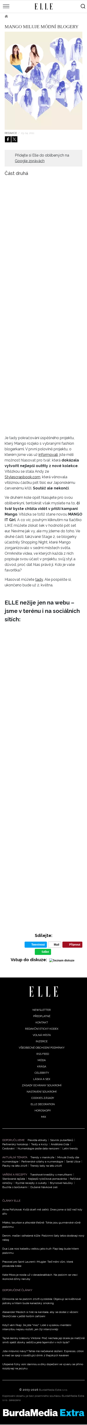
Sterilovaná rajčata (13, 1178)
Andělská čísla (60, 1144)
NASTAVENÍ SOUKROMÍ (42, 1091)
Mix (43, 1116)
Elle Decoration (43, 1104)
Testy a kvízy (39, 1144)
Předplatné (41, 1016)
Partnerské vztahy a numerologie (42, 1161)
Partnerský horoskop (15, 1144)
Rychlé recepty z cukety (31, 1183)
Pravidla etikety (37, 1140)
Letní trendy (70, 1148)
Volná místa (42, 1035)
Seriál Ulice (73, 1161)
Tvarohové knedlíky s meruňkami (51, 1174)
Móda (18, 16)
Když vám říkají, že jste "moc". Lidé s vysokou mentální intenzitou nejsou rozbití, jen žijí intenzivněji (36, 1327)
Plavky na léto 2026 (14, 1165)
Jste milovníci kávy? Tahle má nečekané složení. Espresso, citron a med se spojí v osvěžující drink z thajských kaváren (43, 1353)
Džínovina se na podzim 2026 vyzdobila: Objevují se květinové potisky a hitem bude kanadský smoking (41, 1301)
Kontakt (41, 1022)
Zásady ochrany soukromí (41, 1085)
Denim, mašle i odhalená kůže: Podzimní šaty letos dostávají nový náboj (43, 1237)
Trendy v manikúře (42, 1157)
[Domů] (43, 992)
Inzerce (42, 1041)
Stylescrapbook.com (22, 477)
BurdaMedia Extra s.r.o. (53, 1389)
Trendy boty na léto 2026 (46, 1165)
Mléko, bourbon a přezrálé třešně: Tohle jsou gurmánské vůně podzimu (41, 1224)
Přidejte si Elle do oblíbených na (42, 158)
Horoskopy (43, 1110)
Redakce (11, 133)
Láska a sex (41, 1079)
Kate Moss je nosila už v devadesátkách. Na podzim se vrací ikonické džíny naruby (39, 1277)
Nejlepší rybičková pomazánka (47, 1178)
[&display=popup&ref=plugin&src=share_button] (8, 139)
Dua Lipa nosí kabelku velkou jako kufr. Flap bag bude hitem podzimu (40, 1250)
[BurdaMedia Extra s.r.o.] (43, 1412)
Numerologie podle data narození (38, 1148)
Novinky (36, 16)
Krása (41, 1066)
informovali (48, 454)
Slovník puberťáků (61, 1140)
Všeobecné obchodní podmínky (41, 1047)
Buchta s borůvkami (14, 1187)
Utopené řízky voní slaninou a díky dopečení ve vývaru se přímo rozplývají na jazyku (42, 1366)
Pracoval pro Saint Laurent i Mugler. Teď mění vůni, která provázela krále (37, 1264)
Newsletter (41, 1010)
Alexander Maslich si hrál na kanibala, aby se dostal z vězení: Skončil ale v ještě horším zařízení (40, 1314)
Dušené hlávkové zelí (44, 1187)
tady (39, 579)
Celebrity (42, 1072)
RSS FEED (42, 1054)
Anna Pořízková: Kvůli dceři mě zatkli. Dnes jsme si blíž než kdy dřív (42, 1211)
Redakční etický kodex (41, 1028)
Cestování (8, 1148)
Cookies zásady (42, 1098)
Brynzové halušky (61, 1183)
